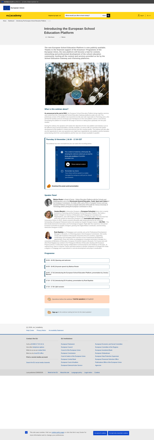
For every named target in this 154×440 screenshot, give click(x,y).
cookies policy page (58, 432)
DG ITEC (102, 222)
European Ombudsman (102, 353)
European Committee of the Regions (106, 347)
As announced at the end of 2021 (56, 113)
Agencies (98, 365)
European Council (67, 347)
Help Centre (30, 330)
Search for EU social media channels (38, 362)
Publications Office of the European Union (108, 362)
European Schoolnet (88, 211)
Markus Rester (58, 199)
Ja (148, 15)
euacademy (13, 15)
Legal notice (88, 372)
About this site (64, 372)
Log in (142, 15)
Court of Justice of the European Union (73, 356)
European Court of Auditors (69, 362)
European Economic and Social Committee (108, 344)
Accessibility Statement (56, 330)
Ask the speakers (79, 299)
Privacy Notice (41, 330)
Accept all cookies (100, 433)
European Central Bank (68, 359)
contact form (42, 350)
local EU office (38, 353)
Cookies (97, 372)
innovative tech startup (92, 218)
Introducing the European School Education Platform (31, 21)
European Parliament (68, 344)
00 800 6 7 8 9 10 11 (37, 344)
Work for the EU (53, 372)
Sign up (54, 312)
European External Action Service (71, 365)
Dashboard (11, 21)
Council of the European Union (71, 350)
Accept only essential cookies (118, 433)
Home (4, 21)
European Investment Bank (103, 350)
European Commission (68, 353)
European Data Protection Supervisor (107, 356)
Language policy (76, 372)
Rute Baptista (58, 232)
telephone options (38, 347)
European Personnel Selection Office (107, 359)
